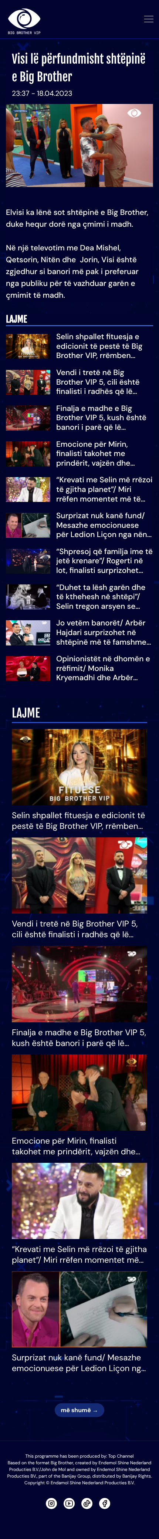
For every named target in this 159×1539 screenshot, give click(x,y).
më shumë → (79, 1410)
